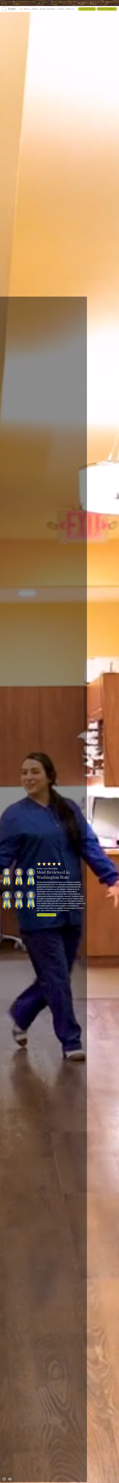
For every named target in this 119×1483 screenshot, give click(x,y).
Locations (60, 9)
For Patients (50, 9)
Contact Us (70, 9)
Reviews (42, 9)
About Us (27, 9)
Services (35, 9)
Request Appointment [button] (106, 9)
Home (21, 9)
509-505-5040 (84, 3)
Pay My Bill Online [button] (87, 9)
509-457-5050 (7, 3)
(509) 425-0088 (44, 3)
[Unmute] (9, 1479)
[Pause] (4, 1479)
